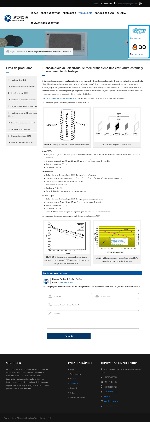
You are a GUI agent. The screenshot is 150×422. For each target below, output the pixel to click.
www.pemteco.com (110, 406)
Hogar (34, 13)
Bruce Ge (107, 396)
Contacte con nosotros (44, 23)
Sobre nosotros (50, 13)
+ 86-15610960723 (110, 392)
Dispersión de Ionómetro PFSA (22, 129)
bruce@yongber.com (129, 4)
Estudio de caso (104, 13)
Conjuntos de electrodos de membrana (24, 106)
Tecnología (85, 13)
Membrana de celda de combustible (23, 87)
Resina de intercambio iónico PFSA (23, 123)
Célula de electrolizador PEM (21, 136)
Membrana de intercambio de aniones (23, 100)
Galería (121, 13)
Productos (69, 13)
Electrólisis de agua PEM (19, 93)
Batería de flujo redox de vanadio (22, 143)
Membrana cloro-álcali (18, 80)
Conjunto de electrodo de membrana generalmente (59, 98)
